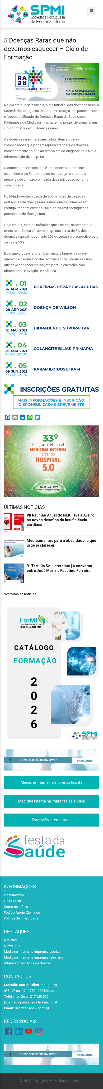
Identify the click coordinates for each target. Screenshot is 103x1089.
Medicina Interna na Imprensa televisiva (33, 957)
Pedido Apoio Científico (22, 912)
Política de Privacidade (21, 918)
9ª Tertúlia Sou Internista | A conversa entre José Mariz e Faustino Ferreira (59, 568)
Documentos (14, 895)
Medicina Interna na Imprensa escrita (32, 952)
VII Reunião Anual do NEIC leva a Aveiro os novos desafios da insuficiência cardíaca (61, 520)
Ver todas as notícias (20, 594)
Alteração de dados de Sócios (27, 963)
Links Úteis (12, 901)
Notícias (10, 940)
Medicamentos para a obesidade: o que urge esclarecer (61, 542)
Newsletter (12, 946)
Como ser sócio (16, 907)
